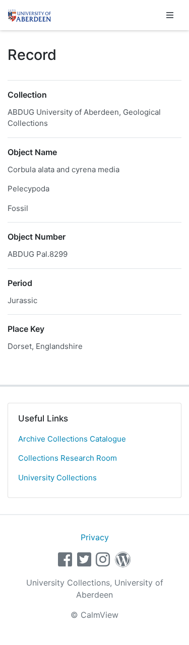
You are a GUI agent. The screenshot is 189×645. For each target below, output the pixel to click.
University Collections (57, 477)
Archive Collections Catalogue (72, 439)
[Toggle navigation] (170, 15)
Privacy (95, 537)
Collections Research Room (67, 458)
